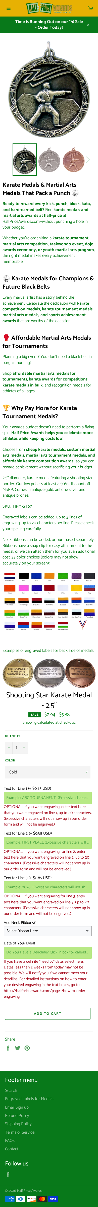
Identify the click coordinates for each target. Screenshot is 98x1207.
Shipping (29, 722)
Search (11, 1090)
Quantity (12, 736)
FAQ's (10, 1140)
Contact (11, 1148)
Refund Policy (17, 1115)
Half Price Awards (29, 1190)
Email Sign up (17, 1107)
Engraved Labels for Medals (29, 1098)
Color (10, 761)
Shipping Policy (18, 1123)
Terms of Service (19, 1132)
